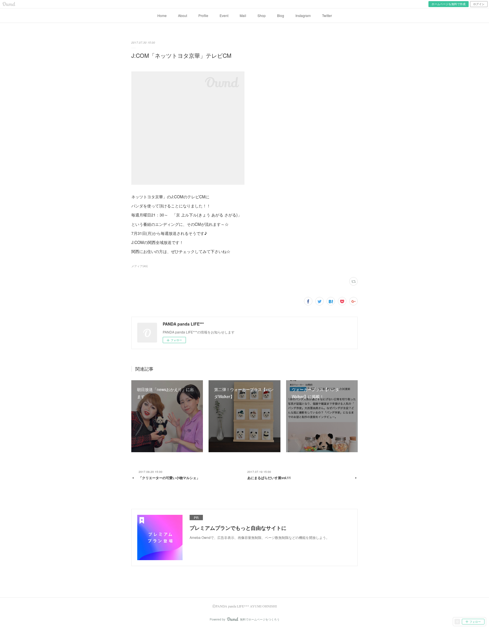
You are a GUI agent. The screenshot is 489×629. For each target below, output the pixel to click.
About (182, 15)
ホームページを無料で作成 (449, 4)
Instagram (303, 15)
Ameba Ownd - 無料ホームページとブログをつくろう (9, 4)
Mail (243, 15)
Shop (262, 15)
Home (162, 15)
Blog (280, 15)
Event (224, 15)
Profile (203, 15)
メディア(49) (139, 266)
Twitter (327, 15)
